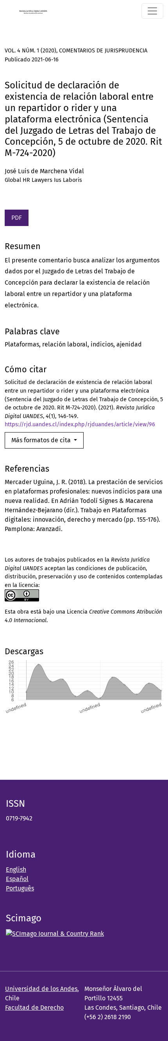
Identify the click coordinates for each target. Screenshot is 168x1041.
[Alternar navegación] (152, 11)
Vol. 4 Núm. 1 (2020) (30, 50)
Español (17, 879)
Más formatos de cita (41, 440)
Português (20, 888)
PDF (16, 217)
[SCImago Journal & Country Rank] (55, 933)
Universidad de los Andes (41, 989)
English (16, 869)
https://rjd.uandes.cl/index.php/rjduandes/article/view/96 (80, 424)
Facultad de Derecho (34, 1007)
